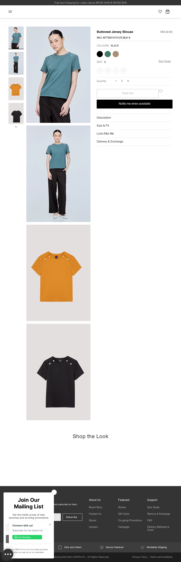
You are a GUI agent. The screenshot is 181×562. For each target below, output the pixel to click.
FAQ (149, 520)
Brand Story (95, 507)
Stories (122, 507)
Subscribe (71, 517)
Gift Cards (123, 514)
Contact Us (95, 514)
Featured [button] (123, 500)
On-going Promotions (130, 520)
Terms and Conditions (161, 557)
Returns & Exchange (158, 514)
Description (104, 117)
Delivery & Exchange (110, 141)
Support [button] (152, 500)
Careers (93, 527)
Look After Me (105, 133)
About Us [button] (95, 500)
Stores (92, 520)
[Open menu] (13, 11)
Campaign (124, 527)
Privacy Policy (139, 557)
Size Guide (165, 61)
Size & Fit (103, 125)
